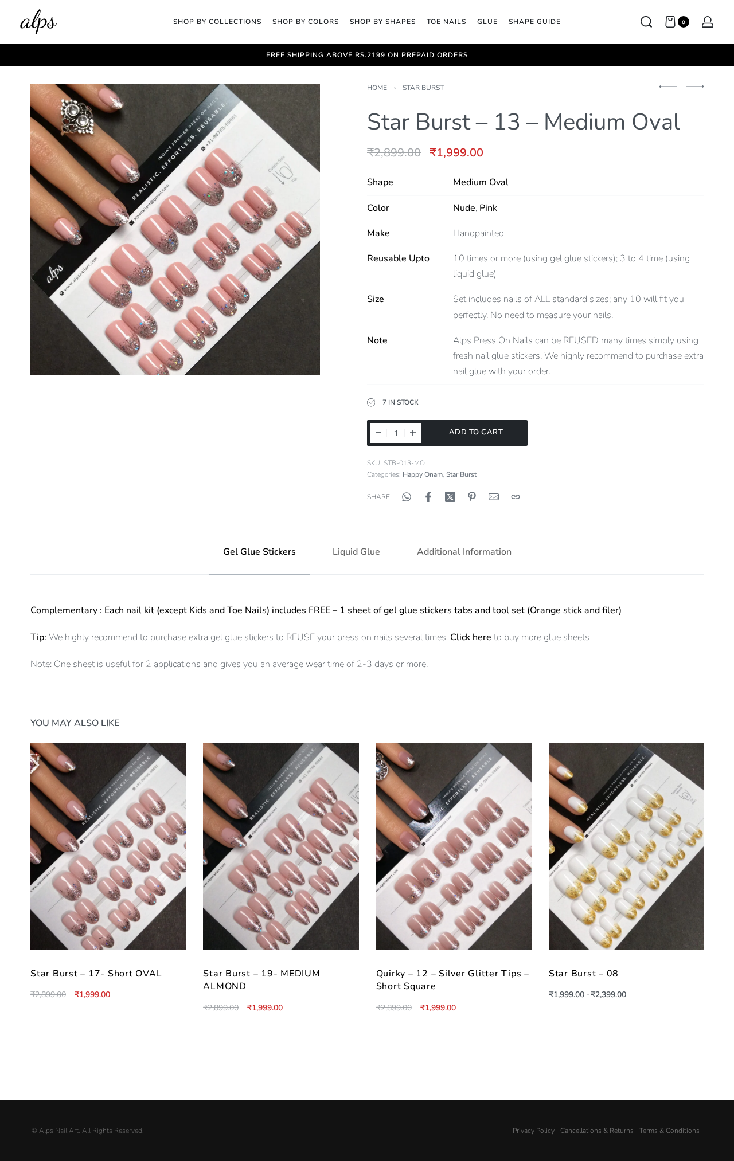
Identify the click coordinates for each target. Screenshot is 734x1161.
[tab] (259, 552)
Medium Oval (481, 182)
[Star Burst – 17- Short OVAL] (108, 846)
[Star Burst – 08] (626, 846)
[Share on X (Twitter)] (450, 497)
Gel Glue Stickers (259, 552)
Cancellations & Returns (597, 1130)
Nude (464, 208)
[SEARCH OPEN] (646, 21)
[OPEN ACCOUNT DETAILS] (707, 21)
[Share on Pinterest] (472, 497)
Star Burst (423, 87)
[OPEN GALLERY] (175, 229)
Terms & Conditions (669, 1130)
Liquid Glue (356, 552)
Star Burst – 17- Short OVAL (96, 973)
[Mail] (494, 497)
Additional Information (464, 552)
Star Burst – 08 (583, 973)
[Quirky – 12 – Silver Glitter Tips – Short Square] (453, 846)
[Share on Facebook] (428, 497)
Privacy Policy (534, 1130)
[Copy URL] (515, 497)
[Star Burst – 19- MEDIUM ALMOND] (280, 846)
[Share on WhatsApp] (406, 497)
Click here (470, 637)
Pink (488, 208)
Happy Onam (423, 474)
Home (377, 87)
